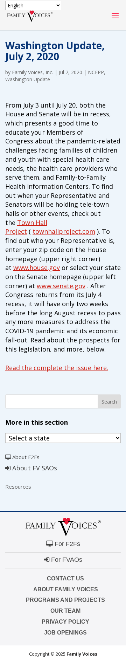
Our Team (65, 611)
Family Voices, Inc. (32, 72)
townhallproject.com (64, 231)
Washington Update (27, 79)
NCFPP (96, 72)
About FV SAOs (33, 468)
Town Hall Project (26, 227)
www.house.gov (36, 267)
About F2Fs (25, 457)
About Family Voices (65, 589)
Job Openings (65, 633)
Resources (18, 486)
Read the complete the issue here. (56, 367)
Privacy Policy (65, 622)
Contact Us (65, 578)
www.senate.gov (61, 286)
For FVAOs (65, 559)
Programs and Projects (65, 600)
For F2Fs (66, 543)
